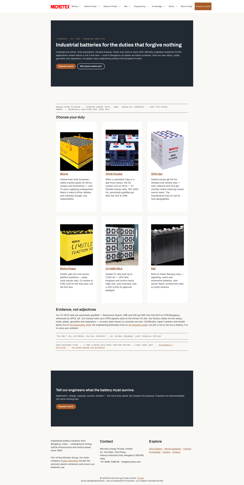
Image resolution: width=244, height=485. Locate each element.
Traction (187, 449)
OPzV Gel (156, 173)
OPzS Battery (156, 449)
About (171, 6)
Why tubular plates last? (91, 66)
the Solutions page (138, 325)
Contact (176, 452)
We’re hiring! (186, 6)
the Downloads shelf (80, 325)
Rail (125, 6)
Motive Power (90, 6)
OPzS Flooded (114, 173)
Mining (75, 6)
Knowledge (157, 6)
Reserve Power (110, 6)
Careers (166, 452)
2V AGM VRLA (114, 268)
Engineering (139, 6)
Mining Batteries (173, 449)
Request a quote (203, 6)
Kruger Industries (69, 461)
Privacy (141, 478)
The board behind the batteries (88, 347)
